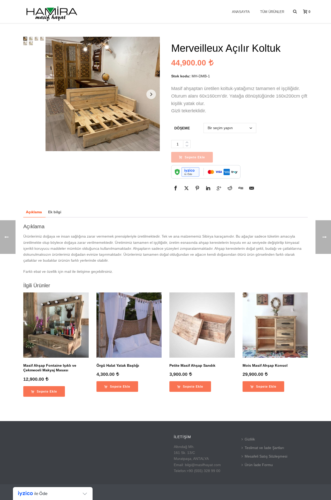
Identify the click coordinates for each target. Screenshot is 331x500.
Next (151, 94)
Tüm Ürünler (272, 12)
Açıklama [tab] (34, 212)
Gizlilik (250, 439)
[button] (44, 391)
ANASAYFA (241, 12)
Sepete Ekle (195, 157)
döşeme (182, 128)
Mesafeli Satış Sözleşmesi (266, 456)
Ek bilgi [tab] (54, 212)
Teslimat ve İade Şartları (264, 448)
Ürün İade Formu (259, 465)
